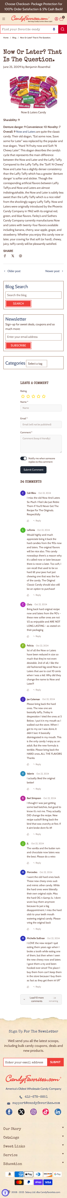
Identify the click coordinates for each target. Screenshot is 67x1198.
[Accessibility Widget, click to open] (5, 1192)
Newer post (52, 271)
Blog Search (16, 286)
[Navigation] (3, 18)
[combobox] (33, 29)
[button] (54, 29)
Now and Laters (25, 131)
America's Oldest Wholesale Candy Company (33, 1089)
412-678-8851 (36, 1097)
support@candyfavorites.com (36, 1103)
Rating (23, 391)
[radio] (23, 396)
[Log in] (56, 19)
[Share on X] (12, 257)
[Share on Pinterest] (20, 257)
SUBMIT (55, 1062)
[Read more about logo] (33, 1084)
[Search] (62, 29)
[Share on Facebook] (4, 257)
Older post (13, 271)
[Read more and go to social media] (9, 1112)
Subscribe (18, 345)
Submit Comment (33, 469)
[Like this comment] (28, 520)
